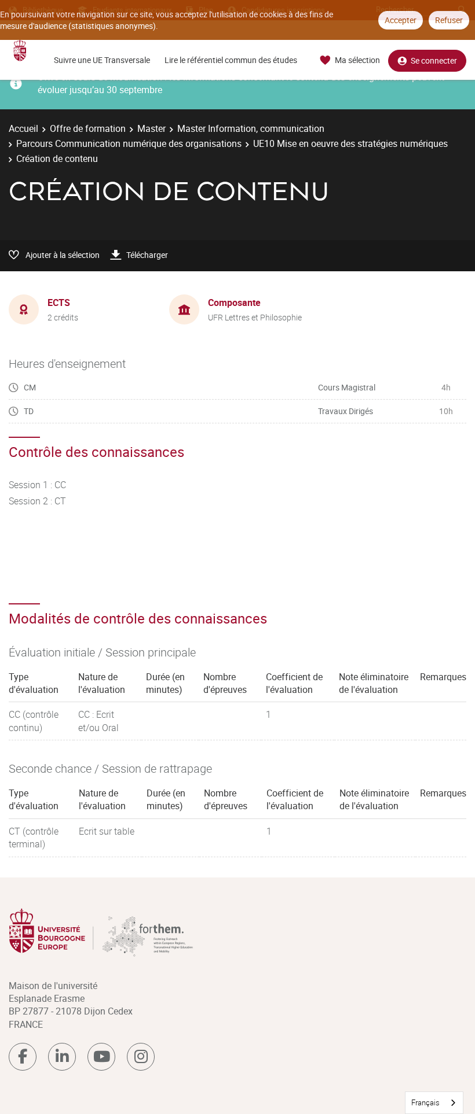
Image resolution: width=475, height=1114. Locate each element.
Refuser (449, 19)
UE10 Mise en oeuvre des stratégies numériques (350, 143)
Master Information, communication (250, 128)
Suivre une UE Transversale (102, 59)
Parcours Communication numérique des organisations (129, 143)
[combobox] (434, 1102)
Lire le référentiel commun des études (231, 59)
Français (425, 1102)
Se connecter (434, 60)
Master (151, 128)
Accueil (23, 128)
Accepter (400, 19)
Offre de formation (88, 128)
